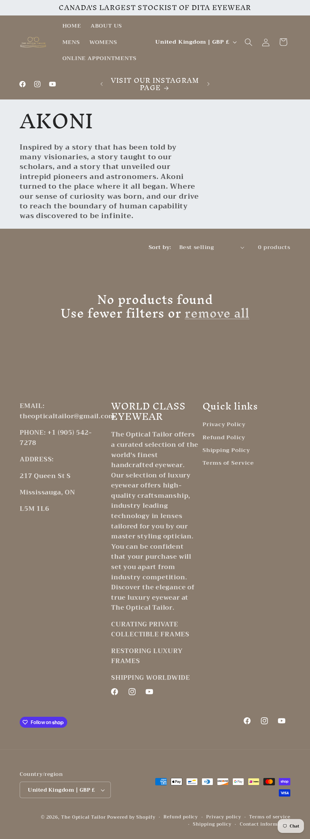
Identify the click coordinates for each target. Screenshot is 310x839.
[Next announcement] (208, 83)
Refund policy (180, 817)
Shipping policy (212, 824)
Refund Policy (224, 437)
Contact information (265, 824)
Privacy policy (223, 817)
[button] (248, 42)
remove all (217, 313)
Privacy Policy (224, 424)
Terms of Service (228, 463)
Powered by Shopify (131, 817)
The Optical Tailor (83, 817)
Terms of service (269, 817)
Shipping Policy (226, 450)
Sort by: (160, 247)
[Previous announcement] (101, 83)
